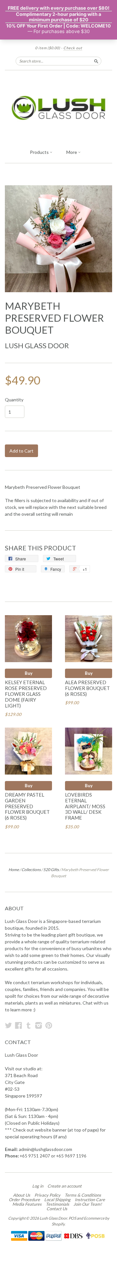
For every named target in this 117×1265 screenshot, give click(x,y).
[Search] (96, 61)
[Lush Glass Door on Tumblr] (28, 1025)
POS (72, 1218)
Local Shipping (57, 1199)
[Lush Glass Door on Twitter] (8, 1025)
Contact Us (56, 1208)
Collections (31, 869)
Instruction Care (90, 1199)
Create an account (64, 1186)
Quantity (14, 400)
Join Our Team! (87, 1204)
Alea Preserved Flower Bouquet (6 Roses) (87, 688)
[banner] (58, 108)
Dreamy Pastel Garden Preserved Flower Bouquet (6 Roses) (27, 806)
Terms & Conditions (83, 1195)
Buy (28, 673)
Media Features (27, 1204)
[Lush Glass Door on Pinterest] (48, 1025)
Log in (37, 1186)
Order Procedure (24, 1199)
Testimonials (57, 1204)
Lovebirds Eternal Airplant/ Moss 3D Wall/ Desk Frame (85, 806)
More (72, 152)
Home (13, 869)
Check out (72, 48)
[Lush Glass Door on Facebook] (18, 1025)
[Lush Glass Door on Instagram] (38, 1025)
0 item (47, 48)
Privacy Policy (47, 1195)
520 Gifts (51, 869)
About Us (21, 1195)
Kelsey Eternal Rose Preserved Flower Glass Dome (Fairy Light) (26, 693)
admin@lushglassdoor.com (45, 1149)
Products (40, 152)
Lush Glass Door (37, 345)
